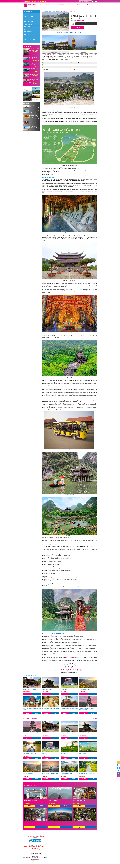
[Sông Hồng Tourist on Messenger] (118, 768)
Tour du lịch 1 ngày (29, 14)
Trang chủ (43, 5)
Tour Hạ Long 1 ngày (34, 75)
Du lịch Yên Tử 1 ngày (47, 689)
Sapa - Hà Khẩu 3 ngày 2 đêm (30, 800)
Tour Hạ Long (52, 5)
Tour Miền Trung (88, 5)
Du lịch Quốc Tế (28, 26)
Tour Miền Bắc (62, 5)
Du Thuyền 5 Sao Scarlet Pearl (34, 64)
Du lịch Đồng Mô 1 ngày (34, 106)
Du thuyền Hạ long (28, 42)
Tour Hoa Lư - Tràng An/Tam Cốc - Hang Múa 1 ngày (34, 81)
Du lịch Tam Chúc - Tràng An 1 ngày (50, 773)
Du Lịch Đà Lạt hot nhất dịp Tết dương (34, 122)
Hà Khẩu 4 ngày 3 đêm (29, 822)
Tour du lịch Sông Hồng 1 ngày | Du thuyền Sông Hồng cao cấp (69, 733)
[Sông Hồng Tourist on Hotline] (118, 762)
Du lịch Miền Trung (29, 21)
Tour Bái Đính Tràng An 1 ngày (55, 52)
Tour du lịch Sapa (28, 16)
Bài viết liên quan (83, 52)
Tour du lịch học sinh (29, 39)
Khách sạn (26, 37)
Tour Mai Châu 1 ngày (84, 689)
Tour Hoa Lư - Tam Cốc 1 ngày (30, 753)
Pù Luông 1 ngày (64, 753)
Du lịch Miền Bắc (28, 19)
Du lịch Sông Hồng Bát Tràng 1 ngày (69, 708)
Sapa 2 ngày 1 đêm (52, 800)
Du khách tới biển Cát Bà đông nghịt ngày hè (34, 127)
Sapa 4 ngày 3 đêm (52, 822)
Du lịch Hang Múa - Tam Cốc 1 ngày (87, 773)
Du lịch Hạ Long (28, 24)
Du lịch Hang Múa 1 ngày (66, 773)
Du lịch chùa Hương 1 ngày (29, 689)
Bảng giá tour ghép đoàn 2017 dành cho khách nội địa (34, 117)
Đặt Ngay (77, 27)
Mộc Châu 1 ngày (83, 753)
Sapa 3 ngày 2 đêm (77, 822)
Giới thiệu (26, 34)
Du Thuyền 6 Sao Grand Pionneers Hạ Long (34, 50)
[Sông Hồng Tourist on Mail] (118, 770)
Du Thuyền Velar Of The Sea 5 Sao (34, 70)
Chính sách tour (28, 31)
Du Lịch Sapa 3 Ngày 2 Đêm (79, 800)
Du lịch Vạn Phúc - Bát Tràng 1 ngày (50, 708)
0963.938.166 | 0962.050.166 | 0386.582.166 (36, 1)
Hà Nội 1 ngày (64, 689)
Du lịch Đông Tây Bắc (74, 5)
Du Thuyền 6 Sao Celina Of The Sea (34, 59)
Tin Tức (25, 29)
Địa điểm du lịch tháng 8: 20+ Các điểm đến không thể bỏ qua (34, 112)
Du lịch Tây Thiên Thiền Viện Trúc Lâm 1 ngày (32, 709)
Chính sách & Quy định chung (32, 854)
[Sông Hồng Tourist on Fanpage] (118, 773)
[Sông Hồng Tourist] (30, 5)
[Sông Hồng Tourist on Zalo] (118, 765)
